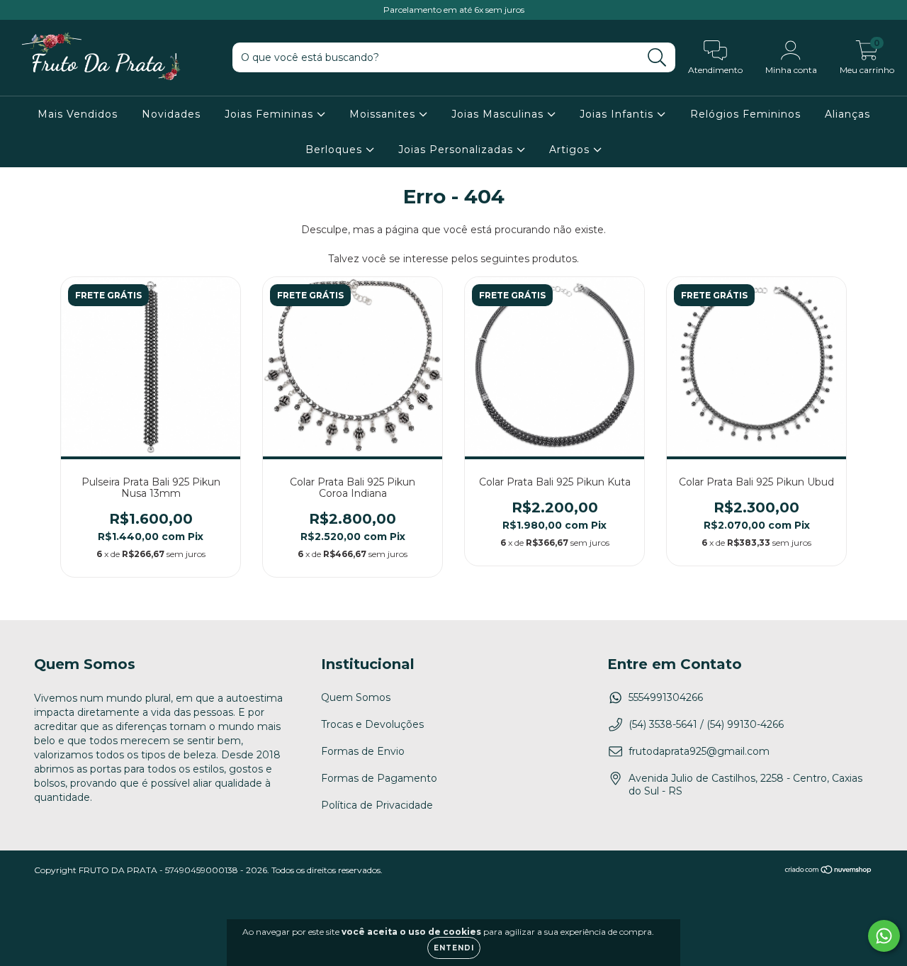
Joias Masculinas (499, 114)
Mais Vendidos (78, 114)
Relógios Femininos (745, 114)
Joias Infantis (618, 114)
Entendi (454, 948)
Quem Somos (355, 697)
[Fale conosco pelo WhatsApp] (884, 936)
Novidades (171, 114)
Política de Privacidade (377, 805)
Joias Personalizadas (457, 149)
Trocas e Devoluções (372, 724)
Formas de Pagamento (379, 778)
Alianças (847, 114)
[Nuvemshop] (828, 871)
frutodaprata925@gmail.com (699, 751)
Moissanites (384, 114)
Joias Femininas (271, 114)
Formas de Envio (363, 751)
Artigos (571, 149)
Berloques (335, 149)
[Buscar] (657, 57)
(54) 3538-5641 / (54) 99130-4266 (706, 724)
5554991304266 (666, 697)
